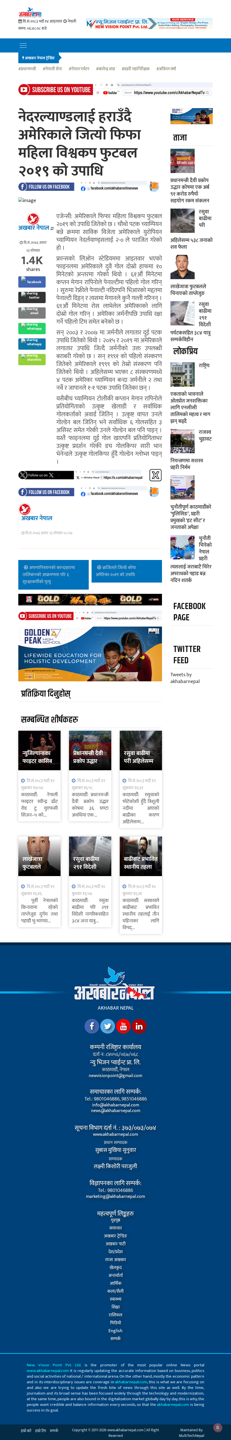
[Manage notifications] (217, 1427)
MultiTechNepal (191, 1435)
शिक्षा (116, 1307)
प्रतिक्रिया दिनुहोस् (45, 694)
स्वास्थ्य (115, 1299)
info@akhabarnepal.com (115, 1105)
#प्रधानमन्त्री (27, 69)
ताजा (180, 138)
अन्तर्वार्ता (115, 1276)
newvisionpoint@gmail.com (115, 1076)
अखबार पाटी (116, 1244)
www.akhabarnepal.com (115, 1134)
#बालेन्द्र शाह (105, 69)
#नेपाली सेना (52, 69)
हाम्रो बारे (26, 1431)
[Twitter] (107, 1026)
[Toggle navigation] (23, 45)
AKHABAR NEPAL (116, 1008)
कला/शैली (115, 1291)
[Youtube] (123, 1026)
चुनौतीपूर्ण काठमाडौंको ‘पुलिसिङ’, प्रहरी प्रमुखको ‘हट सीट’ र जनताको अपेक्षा (190, 517)
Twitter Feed (187, 655)
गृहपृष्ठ (115, 1220)
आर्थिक (115, 1283)
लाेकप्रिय (185, 351)
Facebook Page (189, 612)
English (115, 1331)
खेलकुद (116, 1268)
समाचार (115, 1228)
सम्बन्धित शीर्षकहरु (49, 720)
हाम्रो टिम (40, 1431)
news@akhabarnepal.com (115, 1111)
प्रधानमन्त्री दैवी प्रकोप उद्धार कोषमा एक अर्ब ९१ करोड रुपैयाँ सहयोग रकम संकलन (189, 190)
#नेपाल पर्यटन (79, 69)
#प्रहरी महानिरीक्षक (136, 69)
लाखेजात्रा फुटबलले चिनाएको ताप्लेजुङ (188, 290)
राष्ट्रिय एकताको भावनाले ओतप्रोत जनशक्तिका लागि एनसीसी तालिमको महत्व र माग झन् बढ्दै (190, 394)
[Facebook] (92, 1026)
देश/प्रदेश (115, 1252)
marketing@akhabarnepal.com (115, 1197)
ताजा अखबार (115, 1260)
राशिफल (115, 1315)
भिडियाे (115, 1323)
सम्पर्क (115, 1339)
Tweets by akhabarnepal (185, 678)
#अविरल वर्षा (166, 69)
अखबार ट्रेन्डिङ (115, 1236)
